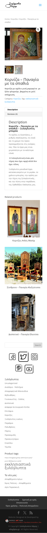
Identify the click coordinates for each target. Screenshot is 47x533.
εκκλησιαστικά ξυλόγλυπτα (18, 466)
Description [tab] (12, 109)
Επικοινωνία (22, 502)
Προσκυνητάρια (12, 439)
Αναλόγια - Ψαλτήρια (14, 387)
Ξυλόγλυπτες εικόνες (14, 419)
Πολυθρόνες (10, 427)
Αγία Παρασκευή (12, 487)
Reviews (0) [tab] (12, 114)
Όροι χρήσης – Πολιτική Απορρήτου (22, 506)
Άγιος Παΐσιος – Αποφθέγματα (18, 483)
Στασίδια (9, 443)
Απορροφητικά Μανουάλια (16, 391)
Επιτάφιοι (9, 411)
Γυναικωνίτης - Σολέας (14, 399)
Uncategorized (11, 383)
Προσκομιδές (10, 435)
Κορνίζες (14, 19)
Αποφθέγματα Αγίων (13, 479)
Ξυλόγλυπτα (13, 499)
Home (7, 19)
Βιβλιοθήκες (10, 395)
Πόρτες (8, 431)
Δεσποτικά (9, 403)
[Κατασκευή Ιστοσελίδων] (23, 521)
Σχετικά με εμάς (29, 499)
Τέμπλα (8, 447)
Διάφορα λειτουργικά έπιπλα (17, 407)
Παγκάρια (9, 423)
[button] (38, 29)
